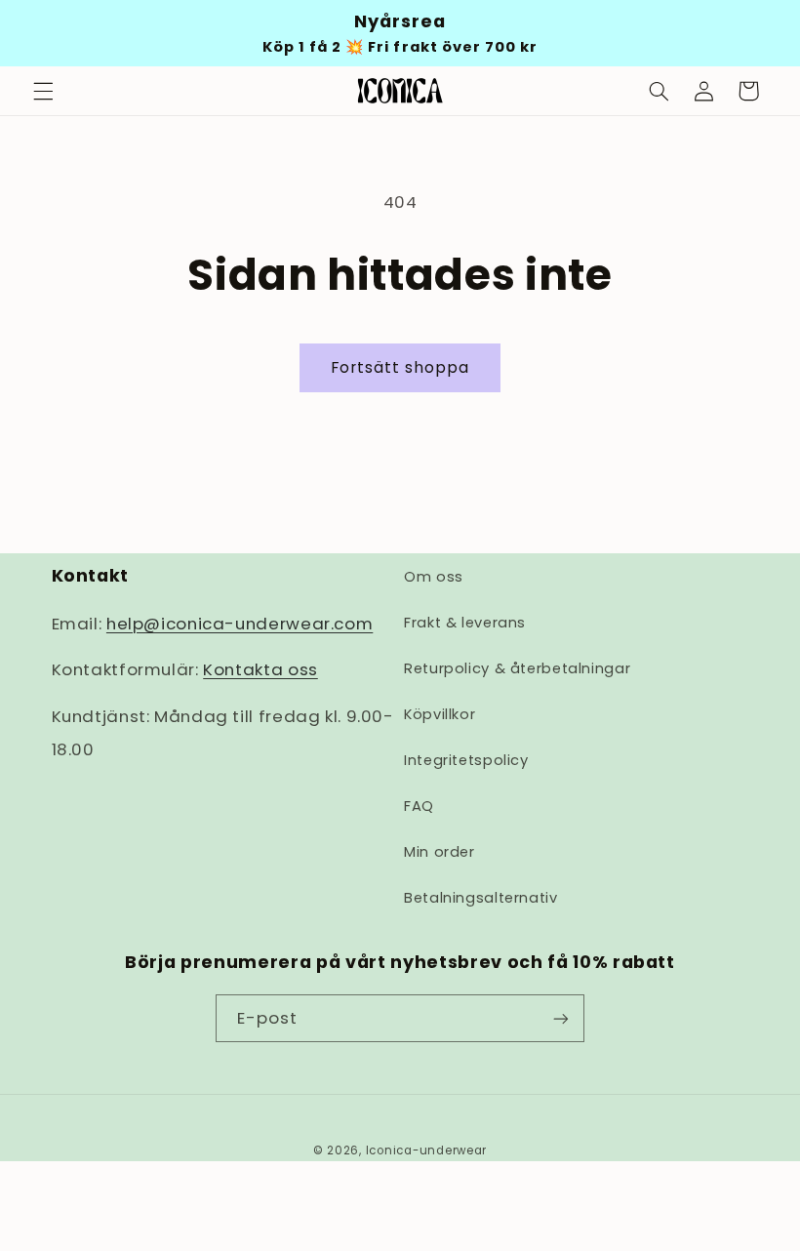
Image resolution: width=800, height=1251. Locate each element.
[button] (42, 90)
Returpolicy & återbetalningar (517, 668)
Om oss (433, 576)
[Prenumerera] (561, 1018)
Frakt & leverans (465, 622)
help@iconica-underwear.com (239, 623)
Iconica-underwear (427, 1150)
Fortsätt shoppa (400, 367)
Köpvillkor (439, 714)
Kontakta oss (260, 669)
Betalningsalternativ (481, 898)
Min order (439, 852)
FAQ (419, 806)
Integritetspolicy (466, 760)
